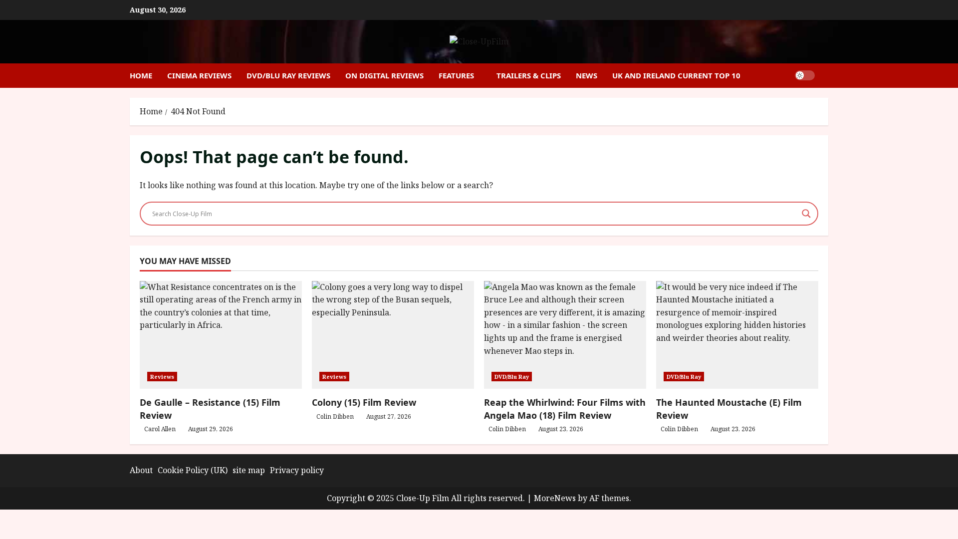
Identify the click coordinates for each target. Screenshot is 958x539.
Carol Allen (160, 429)
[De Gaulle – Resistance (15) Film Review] (221, 335)
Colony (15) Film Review (364, 402)
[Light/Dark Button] (805, 75)
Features (456, 75)
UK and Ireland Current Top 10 (676, 75)
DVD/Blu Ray (511, 376)
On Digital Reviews (384, 75)
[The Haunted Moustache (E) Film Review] (737, 335)
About (141, 470)
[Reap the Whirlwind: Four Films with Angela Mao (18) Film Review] (565, 335)
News (586, 75)
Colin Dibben (335, 416)
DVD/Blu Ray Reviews (288, 75)
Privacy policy (297, 470)
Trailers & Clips (528, 75)
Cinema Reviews (199, 75)
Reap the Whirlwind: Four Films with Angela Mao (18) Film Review (565, 408)
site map (249, 470)
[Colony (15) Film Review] (393, 335)
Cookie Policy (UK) (193, 470)
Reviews (162, 376)
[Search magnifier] (806, 214)
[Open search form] (825, 75)
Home (141, 75)
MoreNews (555, 498)
